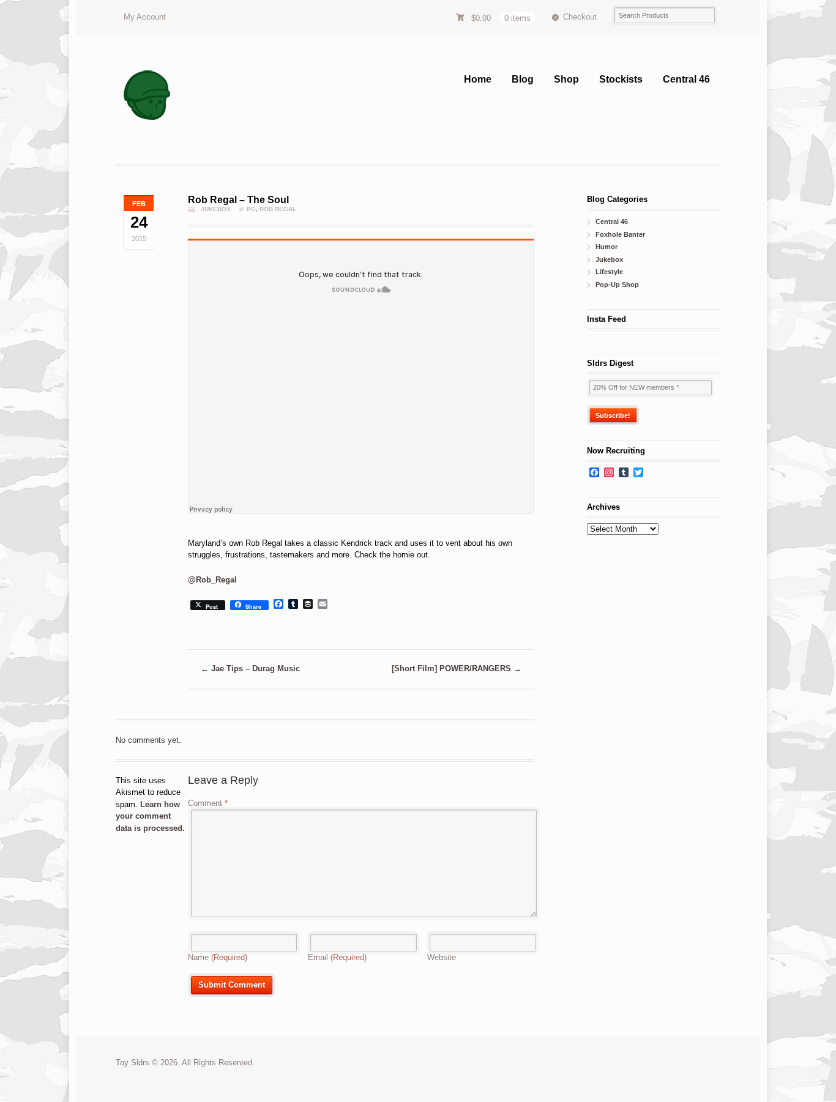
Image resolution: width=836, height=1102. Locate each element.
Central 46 (686, 79)
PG (251, 209)
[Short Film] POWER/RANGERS (456, 668)
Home (477, 79)
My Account (145, 16)
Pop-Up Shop (617, 284)
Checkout (580, 16)
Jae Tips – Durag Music (250, 668)
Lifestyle (609, 271)
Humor (606, 246)
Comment (208, 803)
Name (217, 957)
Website (441, 957)
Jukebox (216, 209)
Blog (523, 79)
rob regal (277, 209)
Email (337, 957)
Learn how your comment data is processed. (150, 816)
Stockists (621, 79)
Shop (566, 79)
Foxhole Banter (620, 234)
